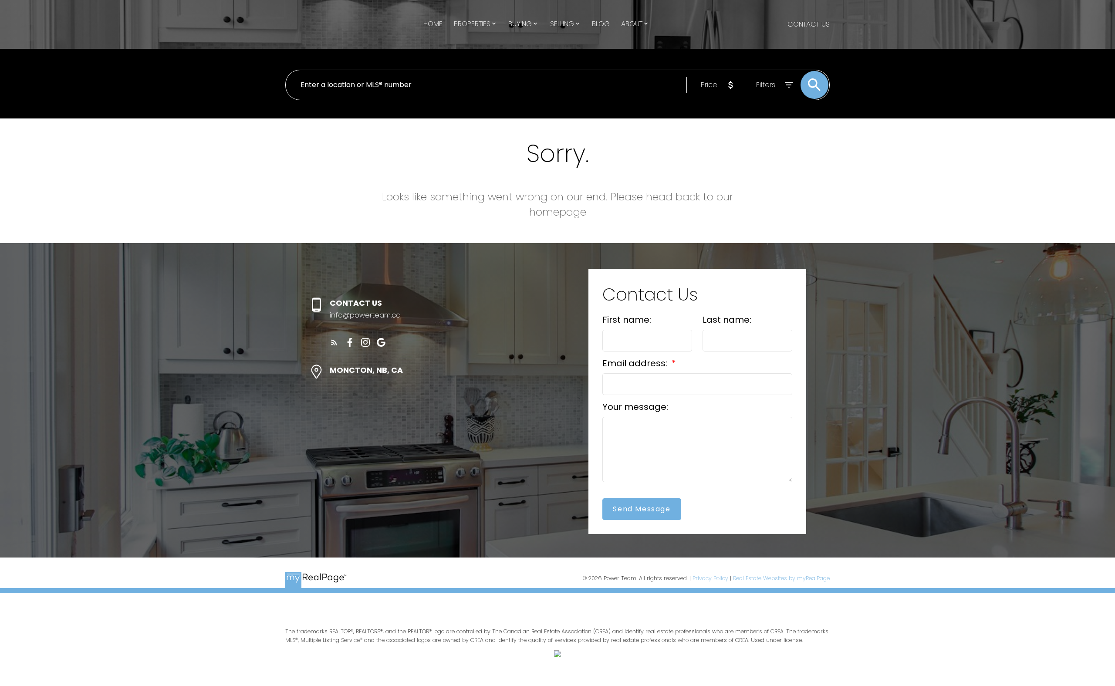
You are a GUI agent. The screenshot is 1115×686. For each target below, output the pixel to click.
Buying (520, 24)
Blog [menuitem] (601, 24)
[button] (334, 342)
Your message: (635, 407)
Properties (472, 24)
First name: (626, 320)
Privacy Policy (710, 578)
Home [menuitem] (433, 24)
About (631, 24)
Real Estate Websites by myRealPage (781, 578)
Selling (562, 24)
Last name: (727, 320)
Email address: (635, 363)
